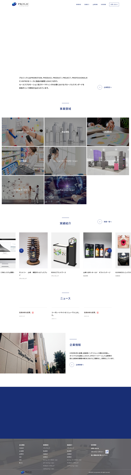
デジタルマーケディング (48, 466)
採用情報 (103, 4)
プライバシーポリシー (97, 452)
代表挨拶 (21, 448)
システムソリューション (48, 468)
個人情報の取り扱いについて (99, 455)
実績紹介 (86, 4)
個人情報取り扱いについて (50, 423)
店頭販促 (45, 457)
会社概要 (21, 451)
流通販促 (95, 276)
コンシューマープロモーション (50, 460)
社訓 (20, 457)
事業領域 (78, 4)
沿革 (20, 460)
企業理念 (21, 454)
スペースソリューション (48, 463)
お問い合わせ (114, 4)
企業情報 (95, 4)
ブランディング (32, 276)
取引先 (21, 463)
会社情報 (21, 445)
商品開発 (63, 276)
